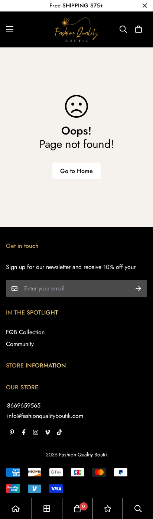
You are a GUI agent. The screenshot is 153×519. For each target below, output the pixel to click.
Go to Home (76, 171)
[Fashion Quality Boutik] (76, 29)
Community (20, 344)
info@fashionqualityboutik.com (45, 416)
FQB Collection (25, 332)
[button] (138, 29)
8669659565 (23, 405)
